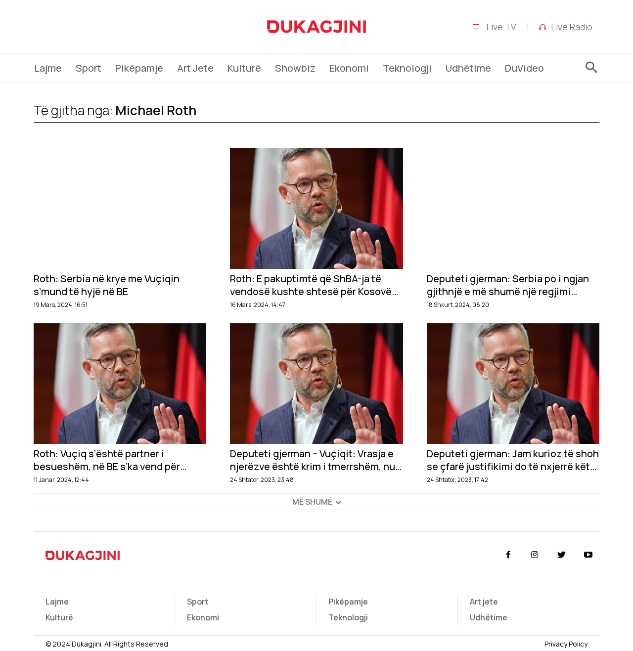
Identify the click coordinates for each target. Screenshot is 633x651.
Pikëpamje (348, 601)
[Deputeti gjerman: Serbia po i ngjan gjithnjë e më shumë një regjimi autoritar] (513, 208)
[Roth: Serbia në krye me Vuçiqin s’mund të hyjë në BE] (120, 208)
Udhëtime (488, 617)
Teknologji (348, 617)
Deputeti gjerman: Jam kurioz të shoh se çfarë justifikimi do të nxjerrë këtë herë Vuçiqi (513, 460)
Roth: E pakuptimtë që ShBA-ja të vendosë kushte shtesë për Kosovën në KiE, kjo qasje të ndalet (314, 285)
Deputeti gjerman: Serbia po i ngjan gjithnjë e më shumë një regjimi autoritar (508, 285)
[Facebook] (508, 555)
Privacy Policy (566, 644)
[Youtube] (588, 555)
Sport (197, 601)
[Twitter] (562, 555)
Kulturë (59, 617)
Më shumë (312, 501)
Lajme (57, 601)
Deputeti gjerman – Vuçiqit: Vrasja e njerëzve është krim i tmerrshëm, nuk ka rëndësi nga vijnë (315, 460)
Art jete (484, 601)
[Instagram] (534, 555)
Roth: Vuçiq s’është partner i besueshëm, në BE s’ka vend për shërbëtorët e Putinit (107, 460)
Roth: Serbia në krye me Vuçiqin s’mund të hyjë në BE (107, 285)
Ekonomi (203, 617)
